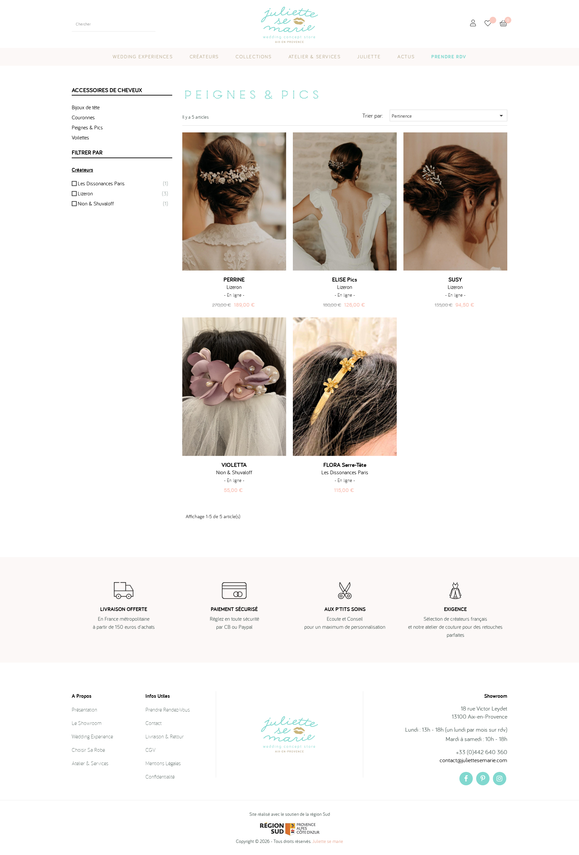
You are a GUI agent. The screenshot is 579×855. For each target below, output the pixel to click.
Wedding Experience (92, 736)
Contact (153, 723)
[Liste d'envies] (492, 24)
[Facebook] (466, 778)
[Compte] (473, 23)
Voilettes (80, 137)
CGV (150, 749)
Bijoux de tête (86, 107)
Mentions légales (163, 763)
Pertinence (448, 116)
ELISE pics (344, 279)
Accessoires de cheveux (107, 90)
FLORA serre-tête (344, 465)
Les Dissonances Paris (123, 183)
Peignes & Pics (87, 127)
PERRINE (234, 279)
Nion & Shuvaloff (123, 203)
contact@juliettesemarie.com (473, 760)
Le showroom (87, 723)
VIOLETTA (234, 465)
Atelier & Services (90, 763)
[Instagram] (499, 778)
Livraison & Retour (164, 736)
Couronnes (83, 117)
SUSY (455, 279)
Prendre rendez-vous (167, 709)
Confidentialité (160, 776)
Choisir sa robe (88, 749)
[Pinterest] (483, 778)
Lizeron (123, 193)
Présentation (84, 709)
